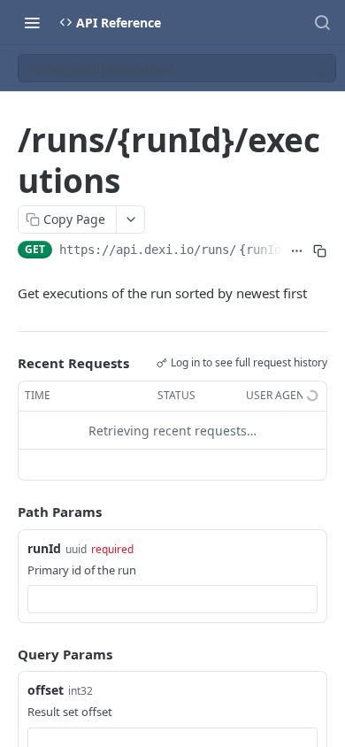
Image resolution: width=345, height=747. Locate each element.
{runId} (263, 250)
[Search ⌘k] (322, 22)
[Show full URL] (296, 251)
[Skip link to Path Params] (5, 512)
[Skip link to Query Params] (5, 654)
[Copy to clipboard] (319, 251)
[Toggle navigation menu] (32, 22)
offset (45, 690)
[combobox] (172, 599)
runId (44, 548)
